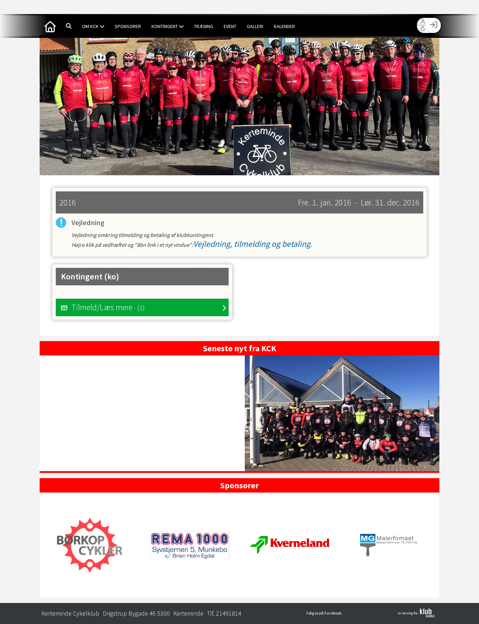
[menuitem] (50, 25)
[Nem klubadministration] (416, 615)
